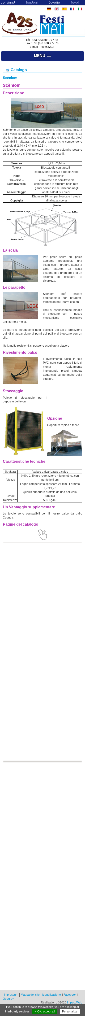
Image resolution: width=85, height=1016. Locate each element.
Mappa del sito (30, 994)
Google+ (8, 998)
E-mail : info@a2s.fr (42, 46)
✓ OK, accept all (44, 1011)
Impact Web (74, 1002)
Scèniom (10, 78)
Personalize (69, 1011)
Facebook (70, 994)
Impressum (11, 994)
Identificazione (51, 994)
